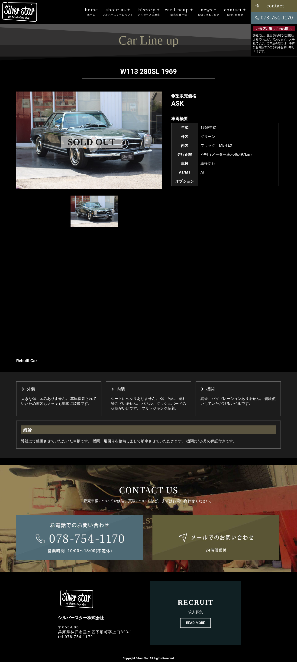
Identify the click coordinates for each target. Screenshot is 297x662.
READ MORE (195, 623)
